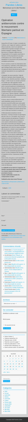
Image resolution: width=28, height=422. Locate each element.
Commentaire (5, 201)
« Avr (4, 372)
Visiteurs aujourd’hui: (10, 338)
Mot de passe (6, 319)
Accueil (7, 393)
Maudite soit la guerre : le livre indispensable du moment (14, 269)
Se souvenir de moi (10, 325)
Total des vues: (9, 340)
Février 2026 (8, 402)
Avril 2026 (7, 398)
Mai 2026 (7, 409)
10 (16, 361)
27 (4, 369)
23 (13, 366)
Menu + (14, 14)
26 (22, 366)
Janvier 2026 (8, 404)
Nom (3, 215)
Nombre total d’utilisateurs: (12, 345)
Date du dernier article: (11, 347)
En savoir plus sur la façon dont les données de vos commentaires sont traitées (13, 237)
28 (7, 369)
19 (22, 364)
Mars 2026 (7, 411)
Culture (6, 400)
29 (10, 369)
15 (10, 364)
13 (4, 364)
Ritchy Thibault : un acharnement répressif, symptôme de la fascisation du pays (14, 257)
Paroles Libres (14, 4)
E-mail (3, 220)
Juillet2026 (7, 406)
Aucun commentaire (7, 39)
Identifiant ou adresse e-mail (10, 313)
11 (19, 361)
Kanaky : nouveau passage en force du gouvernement (13, 291)
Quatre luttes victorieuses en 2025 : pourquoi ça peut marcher (14, 278)
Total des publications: (11, 343)
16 (13, 364)
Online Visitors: (9, 336)
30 (13, 369)
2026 (9, 188)
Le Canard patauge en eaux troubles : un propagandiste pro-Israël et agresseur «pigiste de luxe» (14, 251)
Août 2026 (7, 395)
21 (7, 366)
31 (16, 369)
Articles (7, 397)
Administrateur (21, 37)
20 (4, 366)
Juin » (8, 372)
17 (16, 364)
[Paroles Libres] (14, 2)
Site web (3, 225)
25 (19, 366)
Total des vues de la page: (12, 342)
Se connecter (6, 328)
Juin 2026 (7, 407)
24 (16, 366)
